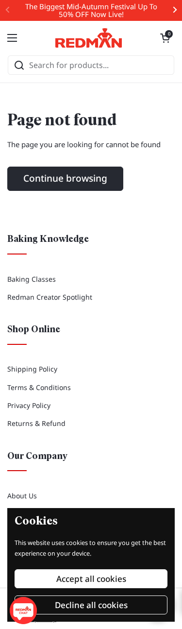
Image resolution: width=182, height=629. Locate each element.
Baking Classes (31, 279)
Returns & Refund (36, 423)
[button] (165, 38)
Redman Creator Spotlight (49, 297)
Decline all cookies (91, 605)
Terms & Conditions (39, 387)
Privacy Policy (28, 405)
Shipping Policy (32, 369)
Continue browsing (65, 178)
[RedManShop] (89, 38)
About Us (22, 495)
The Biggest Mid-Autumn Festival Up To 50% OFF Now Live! (91, 10)
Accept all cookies (91, 578)
